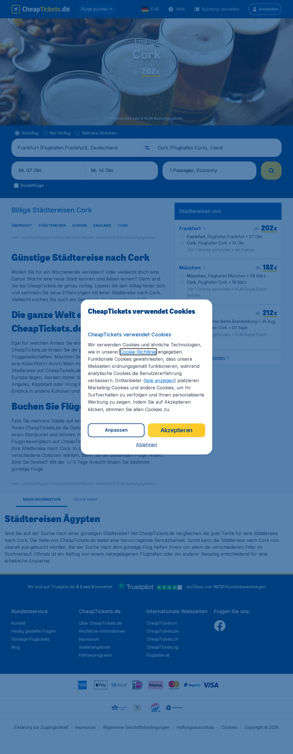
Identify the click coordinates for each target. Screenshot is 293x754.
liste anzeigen (159, 380)
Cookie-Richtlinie (138, 352)
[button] (146, 444)
